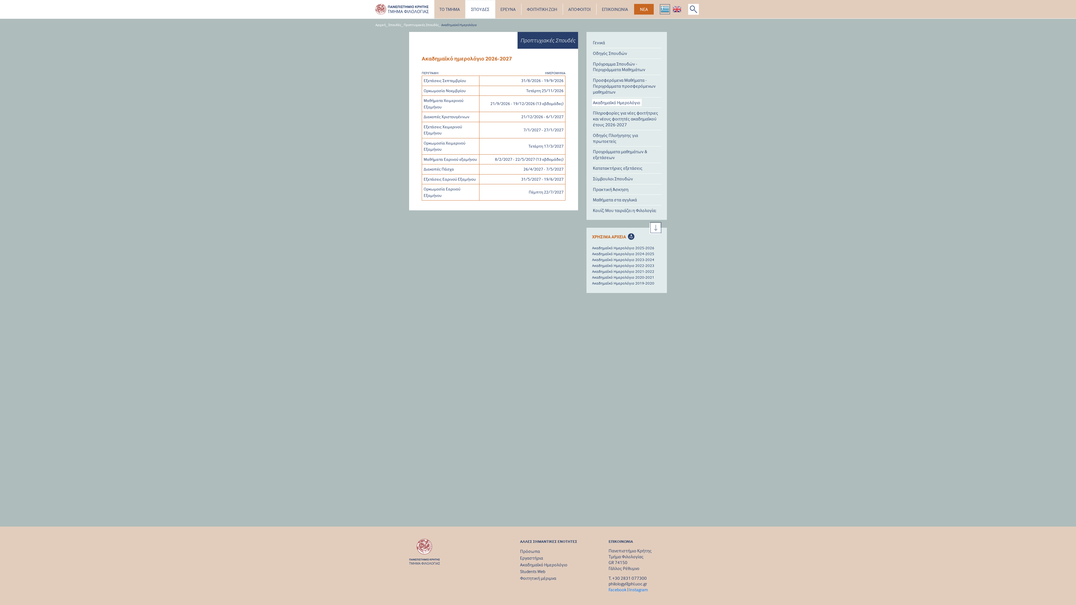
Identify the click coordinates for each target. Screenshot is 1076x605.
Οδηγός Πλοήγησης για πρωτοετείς (615, 138)
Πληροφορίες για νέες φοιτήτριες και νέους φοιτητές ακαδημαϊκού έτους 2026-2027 (625, 118)
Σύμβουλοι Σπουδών (613, 179)
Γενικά (599, 42)
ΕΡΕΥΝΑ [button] (508, 9)
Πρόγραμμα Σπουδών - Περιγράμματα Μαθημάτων (619, 67)
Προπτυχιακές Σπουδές (421, 25)
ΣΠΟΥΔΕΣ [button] (480, 9)
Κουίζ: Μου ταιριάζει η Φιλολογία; (624, 210)
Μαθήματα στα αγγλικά (615, 200)
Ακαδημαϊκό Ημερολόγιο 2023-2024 (623, 259)
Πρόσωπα (530, 551)
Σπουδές (394, 25)
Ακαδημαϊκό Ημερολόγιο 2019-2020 (623, 283)
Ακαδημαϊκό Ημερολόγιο (616, 102)
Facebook (618, 589)
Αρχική (380, 25)
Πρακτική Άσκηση (611, 189)
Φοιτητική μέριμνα (538, 578)
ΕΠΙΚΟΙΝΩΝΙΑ (615, 9)
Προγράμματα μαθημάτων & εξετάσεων (620, 154)
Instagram (638, 589)
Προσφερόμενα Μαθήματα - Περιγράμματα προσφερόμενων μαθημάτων (624, 86)
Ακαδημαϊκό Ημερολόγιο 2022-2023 (623, 265)
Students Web (532, 571)
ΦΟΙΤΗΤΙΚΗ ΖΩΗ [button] (542, 9)
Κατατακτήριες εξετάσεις (618, 168)
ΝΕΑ (644, 9)
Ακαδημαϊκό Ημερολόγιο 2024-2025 (623, 253)
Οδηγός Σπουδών (610, 53)
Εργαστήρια (531, 558)
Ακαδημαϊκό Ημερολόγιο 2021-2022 (623, 271)
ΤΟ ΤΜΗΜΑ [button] (449, 9)
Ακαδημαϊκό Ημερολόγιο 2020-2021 (623, 277)
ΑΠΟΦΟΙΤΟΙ (579, 9)
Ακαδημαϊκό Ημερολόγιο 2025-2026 (623, 247)
